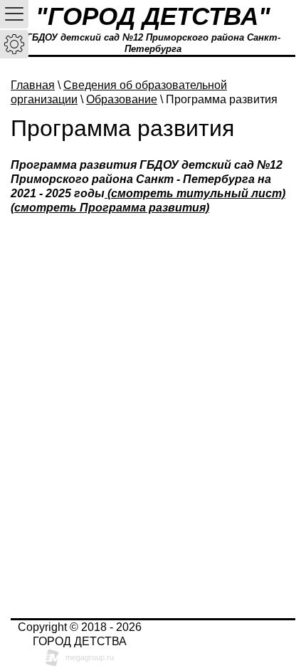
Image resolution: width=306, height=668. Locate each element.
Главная (33, 85)
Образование (121, 99)
